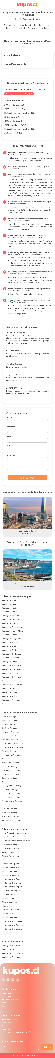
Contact (5, 1006)
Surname (11, 427)
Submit (47, 1047)
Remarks (11, 455)
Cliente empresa (8, 1026)
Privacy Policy (7, 1023)
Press (4, 1003)
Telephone (11, 446)
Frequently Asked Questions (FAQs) (16, 1032)
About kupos (7, 993)
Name (9, 417)
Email (9, 436)
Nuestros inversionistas (11, 1000)
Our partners (7, 996)
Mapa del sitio (7, 1029)
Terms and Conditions (10, 1019)
